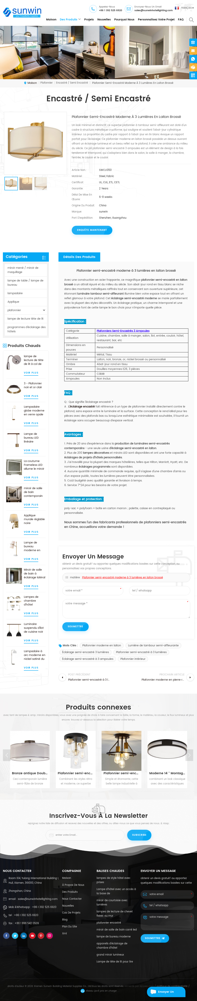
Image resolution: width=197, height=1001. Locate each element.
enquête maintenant (92, 230)
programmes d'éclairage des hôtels (27, 329)
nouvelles (104, 19)
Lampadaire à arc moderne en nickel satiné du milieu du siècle (34, 655)
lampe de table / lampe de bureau (25, 282)
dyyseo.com (147, 986)
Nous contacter (72, 899)
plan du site (69, 927)
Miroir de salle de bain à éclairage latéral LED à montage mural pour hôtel (34, 573)
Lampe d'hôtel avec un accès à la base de (116, 891)
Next (189, 755)
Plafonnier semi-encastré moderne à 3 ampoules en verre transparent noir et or (76, 773)
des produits (68, 19)
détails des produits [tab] (79, 256)
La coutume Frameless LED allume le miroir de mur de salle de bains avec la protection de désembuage (34, 465)
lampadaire (15, 293)
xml (64, 934)
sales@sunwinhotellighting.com (153, 10)
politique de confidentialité (172, 986)
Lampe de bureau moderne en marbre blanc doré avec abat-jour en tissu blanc (33, 546)
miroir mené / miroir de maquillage (23, 270)
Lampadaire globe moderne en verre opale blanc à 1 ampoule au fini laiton (34, 411)
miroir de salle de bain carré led (117, 930)
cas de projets (71, 913)
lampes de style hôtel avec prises (113, 880)
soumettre (152, 938)
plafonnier (14, 310)
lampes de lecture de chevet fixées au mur (115, 914)
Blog (65, 920)
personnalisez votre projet (156, 19)
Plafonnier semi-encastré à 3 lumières (141, 652)
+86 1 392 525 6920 (110, 10)
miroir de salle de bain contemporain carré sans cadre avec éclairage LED (33, 492)
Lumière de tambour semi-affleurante (153, 645)
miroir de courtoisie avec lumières (112, 903)
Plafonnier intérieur (132, 659)
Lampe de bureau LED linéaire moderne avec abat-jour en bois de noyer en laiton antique (33, 438)
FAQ (181, 19)
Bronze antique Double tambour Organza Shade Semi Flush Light (30, 773)
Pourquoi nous (124, 19)
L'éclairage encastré (81, 406)
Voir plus (31, 373)
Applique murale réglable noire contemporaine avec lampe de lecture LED (34, 519)
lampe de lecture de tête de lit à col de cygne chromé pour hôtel (33, 360)
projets (89, 19)
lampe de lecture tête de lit (25, 319)
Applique (13, 302)
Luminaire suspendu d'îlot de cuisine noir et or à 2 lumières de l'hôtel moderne (34, 628)
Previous (7, 755)
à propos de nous (73, 885)
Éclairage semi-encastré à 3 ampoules (87, 659)
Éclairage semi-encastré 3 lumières (85, 652)
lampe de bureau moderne (114, 937)
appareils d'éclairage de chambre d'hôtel (112, 946)
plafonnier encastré (109, 923)
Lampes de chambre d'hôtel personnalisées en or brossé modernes (34, 601)
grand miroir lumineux (110, 955)
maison (51, 19)
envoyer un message (166, 993)
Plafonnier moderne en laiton (101, 645)
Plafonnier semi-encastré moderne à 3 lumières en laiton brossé (122, 578)
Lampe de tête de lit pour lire (115, 962)
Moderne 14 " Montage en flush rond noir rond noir (167, 773)
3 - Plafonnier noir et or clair (33, 385)
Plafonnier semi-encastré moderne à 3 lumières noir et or (121, 773)
